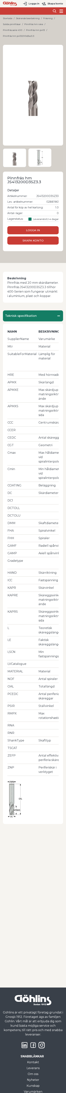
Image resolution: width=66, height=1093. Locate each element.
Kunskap (33, 1085)
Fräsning (48, 18)
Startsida (7, 18)
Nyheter (33, 1080)
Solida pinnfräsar (12, 24)
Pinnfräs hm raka (33, 24)
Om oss (33, 1074)
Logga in (34, 3)
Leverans (33, 1068)
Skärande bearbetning (28, 18)
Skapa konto (55, 3)
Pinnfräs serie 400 (12, 30)
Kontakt (33, 1062)
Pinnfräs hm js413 (35, 30)
